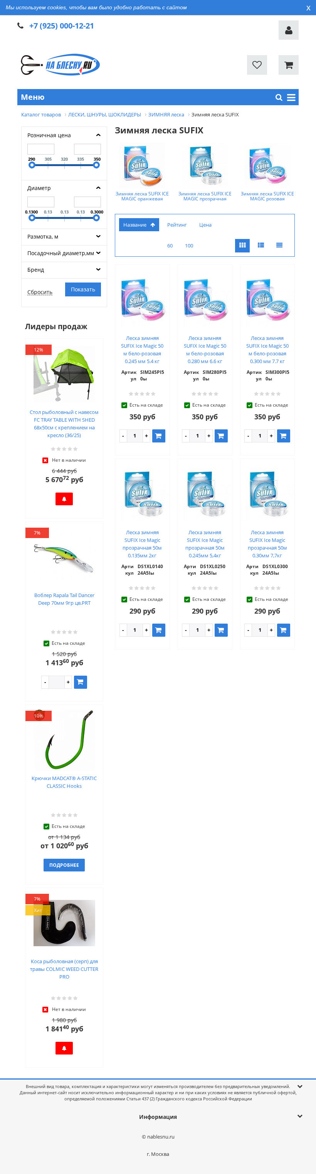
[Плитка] (242, 245)
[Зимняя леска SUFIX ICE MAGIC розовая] (267, 165)
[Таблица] (279, 245)
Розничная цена (49, 135)
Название (134, 224)
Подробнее (64, 865)
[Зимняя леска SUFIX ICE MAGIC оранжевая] (142, 165)
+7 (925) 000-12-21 (61, 25)
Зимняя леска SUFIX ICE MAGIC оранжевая (142, 196)
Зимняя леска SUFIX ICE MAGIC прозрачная (205, 196)
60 (170, 245)
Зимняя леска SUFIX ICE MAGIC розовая (267, 196)
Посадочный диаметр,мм (60, 253)
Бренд (35, 269)
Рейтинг (177, 224)
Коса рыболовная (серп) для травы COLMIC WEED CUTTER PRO (64, 969)
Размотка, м (42, 236)
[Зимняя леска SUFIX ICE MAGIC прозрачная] (205, 165)
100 (189, 245)
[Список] (261, 245)
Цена (205, 224)
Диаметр (39, 188)
